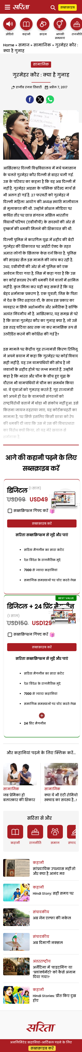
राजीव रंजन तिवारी (29, 87)
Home (8, 45)
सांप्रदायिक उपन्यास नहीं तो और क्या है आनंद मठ (54, 871)
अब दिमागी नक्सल (48, 942)
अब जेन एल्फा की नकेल (52, 918)
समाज (23, 45)
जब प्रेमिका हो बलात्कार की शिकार (19, 797)
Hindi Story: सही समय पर (53, 893)
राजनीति (35, 843)
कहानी (15, 843)
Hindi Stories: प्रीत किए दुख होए (54, 998)
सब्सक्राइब (67, 7)
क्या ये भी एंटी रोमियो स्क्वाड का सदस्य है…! (61, 797)
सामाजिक (42, 45)
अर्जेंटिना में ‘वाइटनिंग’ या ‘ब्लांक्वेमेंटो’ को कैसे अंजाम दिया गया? (54, 972)
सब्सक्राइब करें (42, 523)
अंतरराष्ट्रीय (42, 961)
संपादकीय (75, 843)
